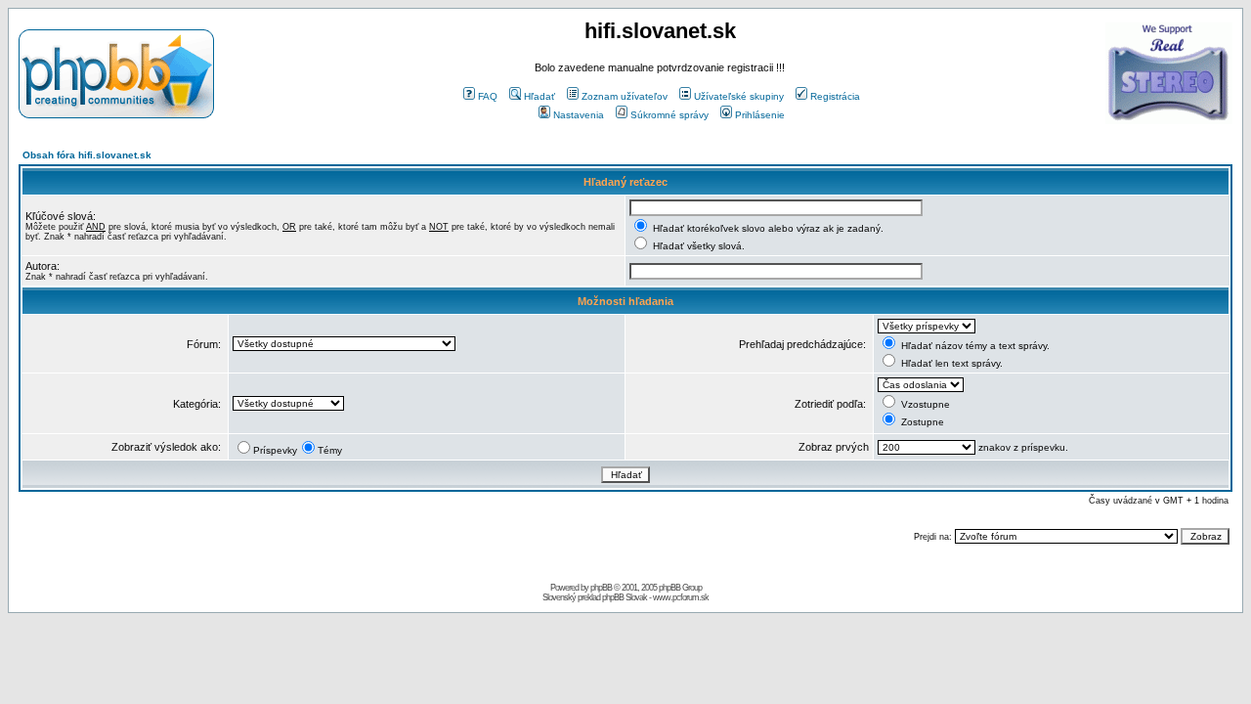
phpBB (601, 588)
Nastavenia (578, 115)
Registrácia (835, 96)
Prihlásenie (760, 115)
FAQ (487, 96)
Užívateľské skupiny (739, 96)
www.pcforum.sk (681, 597)
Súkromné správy (669, 115)
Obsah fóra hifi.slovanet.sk (86, 155)
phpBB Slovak (624, 597)
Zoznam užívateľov (625, 96)
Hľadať (539, 96)
